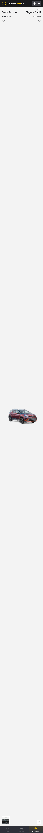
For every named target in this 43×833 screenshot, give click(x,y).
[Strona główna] (13, 3)
